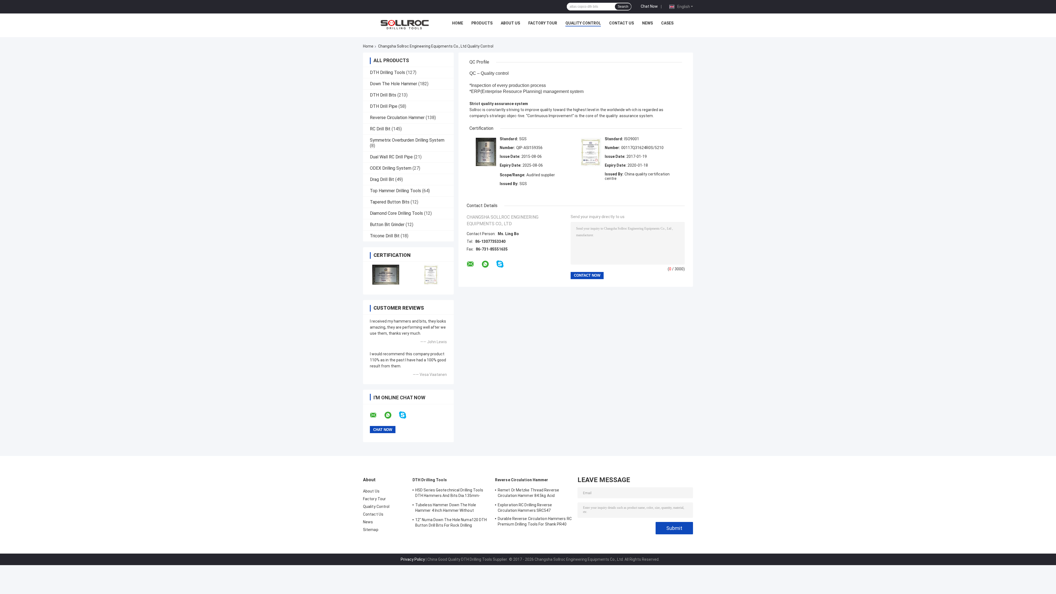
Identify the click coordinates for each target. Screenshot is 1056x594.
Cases (667, 23)
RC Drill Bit (380, 128)
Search (623, 7)
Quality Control (583, 23)
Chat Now (649, 6)
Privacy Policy (413, 559)
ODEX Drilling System (390, 168)
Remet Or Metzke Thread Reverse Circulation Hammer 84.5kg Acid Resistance (528, 493)
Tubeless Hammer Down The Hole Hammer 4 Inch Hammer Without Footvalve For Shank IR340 (445, 508)
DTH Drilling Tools (387, 72)
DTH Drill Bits (383, 95)
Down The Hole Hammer (393, 83)
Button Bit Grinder (387, 224)
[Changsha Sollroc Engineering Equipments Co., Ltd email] (377, 415)
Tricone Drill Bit (385, 235)
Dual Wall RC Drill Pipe (391, 157)
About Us (510, 23)
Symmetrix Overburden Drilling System (407, 140)
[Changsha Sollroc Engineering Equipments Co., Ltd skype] (406, 415)
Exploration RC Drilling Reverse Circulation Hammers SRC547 (525, 508)
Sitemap (370, 529)
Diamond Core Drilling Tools (396, 213)
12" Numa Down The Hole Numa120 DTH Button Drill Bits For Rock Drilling (451, 522)
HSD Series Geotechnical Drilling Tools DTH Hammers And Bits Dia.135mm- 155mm (449, 493)
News (647, 23)
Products (482, 23)
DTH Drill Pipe (383, 106)
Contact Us (621, 23)
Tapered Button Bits (389, 202)
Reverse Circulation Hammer (397, 117)
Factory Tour (542, 23)
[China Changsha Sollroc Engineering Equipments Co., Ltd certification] (385, 275)
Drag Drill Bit (382, 179)
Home (457, 23)
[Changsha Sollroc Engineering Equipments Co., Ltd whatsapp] (391, 415)
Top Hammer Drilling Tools (395, 190)
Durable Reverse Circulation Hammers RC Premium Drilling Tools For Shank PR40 (535, 521)
